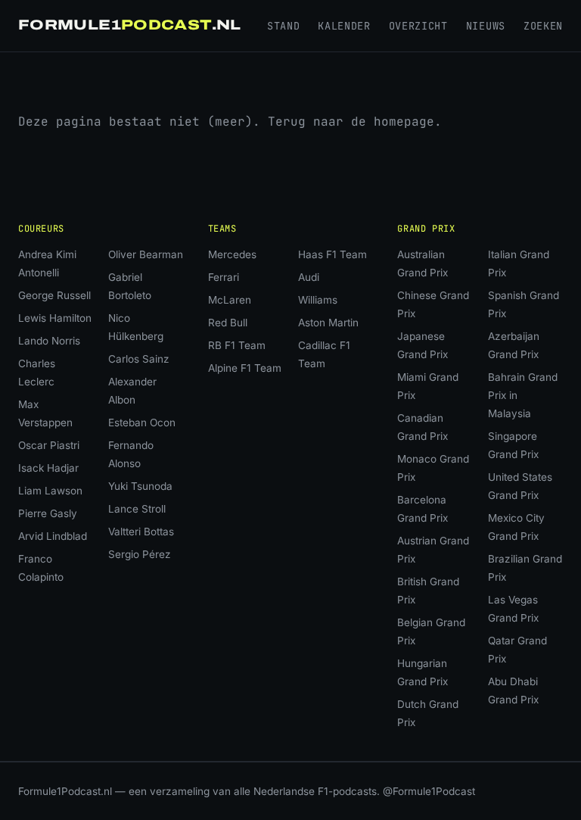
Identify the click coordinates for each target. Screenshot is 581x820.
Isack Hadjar (48, 468)
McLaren (229, 300)
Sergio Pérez (139, 554)
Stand (283, 26)
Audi (308, 277)
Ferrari (223, 277)
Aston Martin (328, 322)
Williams (317, 300)
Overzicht (418, 26)
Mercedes (232, 254)
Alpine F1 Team (244, 368)
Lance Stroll (137, 509)
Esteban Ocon (142, 422)
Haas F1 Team (332, 254)
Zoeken (543, 26)
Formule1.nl (129, 25)
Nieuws (485, 26)
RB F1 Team (237, 345)
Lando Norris (49, 341)
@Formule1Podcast (429, 791)
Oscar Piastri (48, 445)
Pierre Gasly (47, 513)
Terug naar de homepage (351, 121)
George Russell (54, 295)
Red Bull (227, 322)
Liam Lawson (50, 491)
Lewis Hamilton (55, 318)
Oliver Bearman (145, 254)
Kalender (344, 26)
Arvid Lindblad (52, 536)
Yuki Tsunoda (140, 486)
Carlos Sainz (138, 359)
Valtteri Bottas (141, 531)
